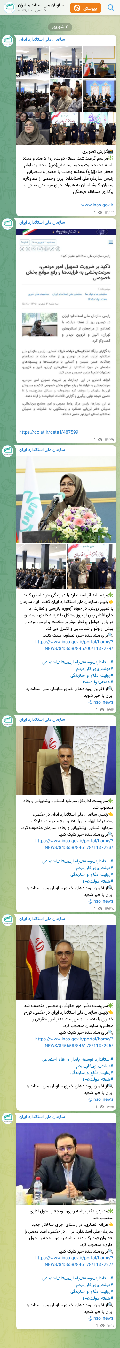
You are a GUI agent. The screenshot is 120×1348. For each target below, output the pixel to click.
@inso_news (100, 702)
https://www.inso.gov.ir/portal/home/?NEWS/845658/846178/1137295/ (74, 1043)
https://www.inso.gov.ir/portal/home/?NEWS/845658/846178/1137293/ (74, 845)
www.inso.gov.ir (97, 205)
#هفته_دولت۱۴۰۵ (97, 682)
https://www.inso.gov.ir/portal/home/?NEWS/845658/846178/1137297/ (74, 1262)
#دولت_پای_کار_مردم (94, 669)
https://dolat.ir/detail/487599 (48, 432)
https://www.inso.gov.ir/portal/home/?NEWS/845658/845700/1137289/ (74, 645)
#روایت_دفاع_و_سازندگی (91, 675)
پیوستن (89, 8)
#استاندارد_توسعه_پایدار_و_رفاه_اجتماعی (77, 662)
